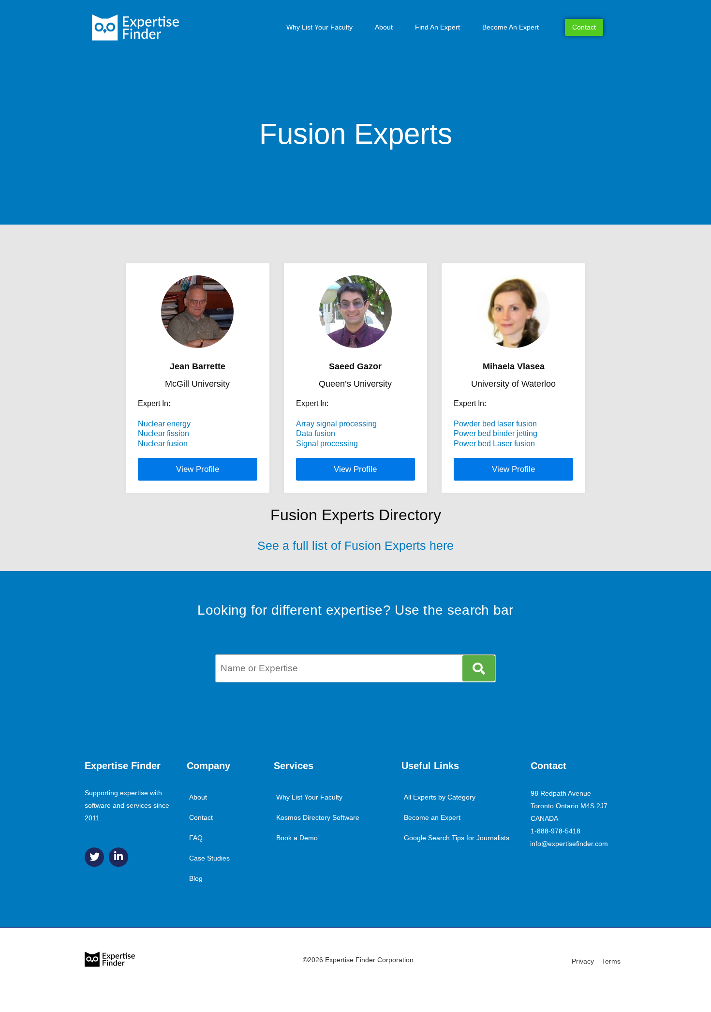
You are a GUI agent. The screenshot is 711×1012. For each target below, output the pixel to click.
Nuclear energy (164, 424)
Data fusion (315, 433)
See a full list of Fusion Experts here (355, 545)
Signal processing (327, 443)
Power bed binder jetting (495, 433)
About (384, 27)
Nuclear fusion (163, 443)
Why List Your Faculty (319, 27)
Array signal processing (336, 424)
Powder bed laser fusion (495, 424)
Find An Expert (437, 27)
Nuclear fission (163, 433)
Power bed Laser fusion (494, 443)
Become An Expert (510, 27)
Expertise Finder (123, 765)
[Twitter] (94, 857)
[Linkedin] (118, 857)
